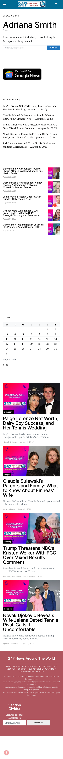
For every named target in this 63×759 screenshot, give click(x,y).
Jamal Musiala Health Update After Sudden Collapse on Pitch (22, 197)
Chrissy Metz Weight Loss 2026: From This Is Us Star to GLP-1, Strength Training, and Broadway (21, 213)
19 (23, 343)
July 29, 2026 (8, 230)
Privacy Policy (50, 666)
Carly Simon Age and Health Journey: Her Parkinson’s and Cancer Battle (23, 225)
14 (39, 339)
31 (7, 353)
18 (15, 343)
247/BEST (8, 412)
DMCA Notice (34, 666)
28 (39, 348)
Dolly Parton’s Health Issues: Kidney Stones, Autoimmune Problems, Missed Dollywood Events (22, 185)
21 (39, 343)
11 (15, 339)
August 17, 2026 (9, 202)
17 (7, 343)
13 (31, 339)
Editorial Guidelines (16, 666)
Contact (22, 669)
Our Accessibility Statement (42, 669)
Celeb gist (8, 609)
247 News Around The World (14, 576)
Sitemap (40, 671)
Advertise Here (26, 671)
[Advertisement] (31, 276)
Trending (7, 541)
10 (7, 339)
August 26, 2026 (9, 177)
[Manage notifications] (6, 752)
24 (7, 348)
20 (31, 343)
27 (31, 348)
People (7, 474)
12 (23, 339)
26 (23, 348)
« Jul (5, 364)
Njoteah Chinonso (10, 442)
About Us (11, 669)
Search (54, 48)
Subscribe (38, 722)
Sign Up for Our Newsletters (14, 716)
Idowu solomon (9, 509)
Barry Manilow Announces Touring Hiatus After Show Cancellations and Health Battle (23, 171)
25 (15, 348)
